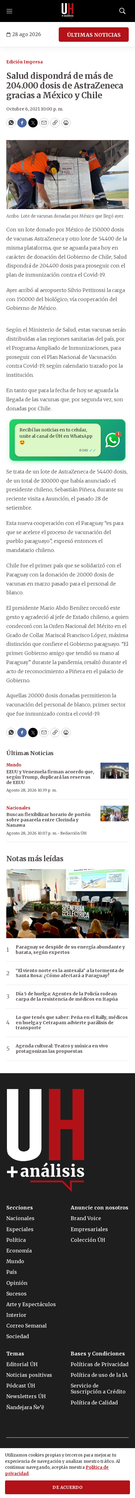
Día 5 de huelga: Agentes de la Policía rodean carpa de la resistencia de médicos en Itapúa (67, 996)
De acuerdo (67, 1487)
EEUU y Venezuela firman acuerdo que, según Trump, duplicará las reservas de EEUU (50, 777)
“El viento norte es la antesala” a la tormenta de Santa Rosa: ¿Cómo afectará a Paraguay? (70, 973)
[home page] (67, 11)
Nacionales (18, 808)
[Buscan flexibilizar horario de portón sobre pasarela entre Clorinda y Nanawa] (114, 814)
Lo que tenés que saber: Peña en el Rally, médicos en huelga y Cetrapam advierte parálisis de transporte (72, 1022)
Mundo (13, 765)
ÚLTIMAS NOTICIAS (94, 35)
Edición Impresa (24, 62)
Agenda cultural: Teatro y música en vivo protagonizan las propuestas (62, 1048)
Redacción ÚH (73, 833)
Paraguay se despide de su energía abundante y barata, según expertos (70, 949)
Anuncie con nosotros (99, 1208)
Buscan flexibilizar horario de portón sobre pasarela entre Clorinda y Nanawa (48, 820)
